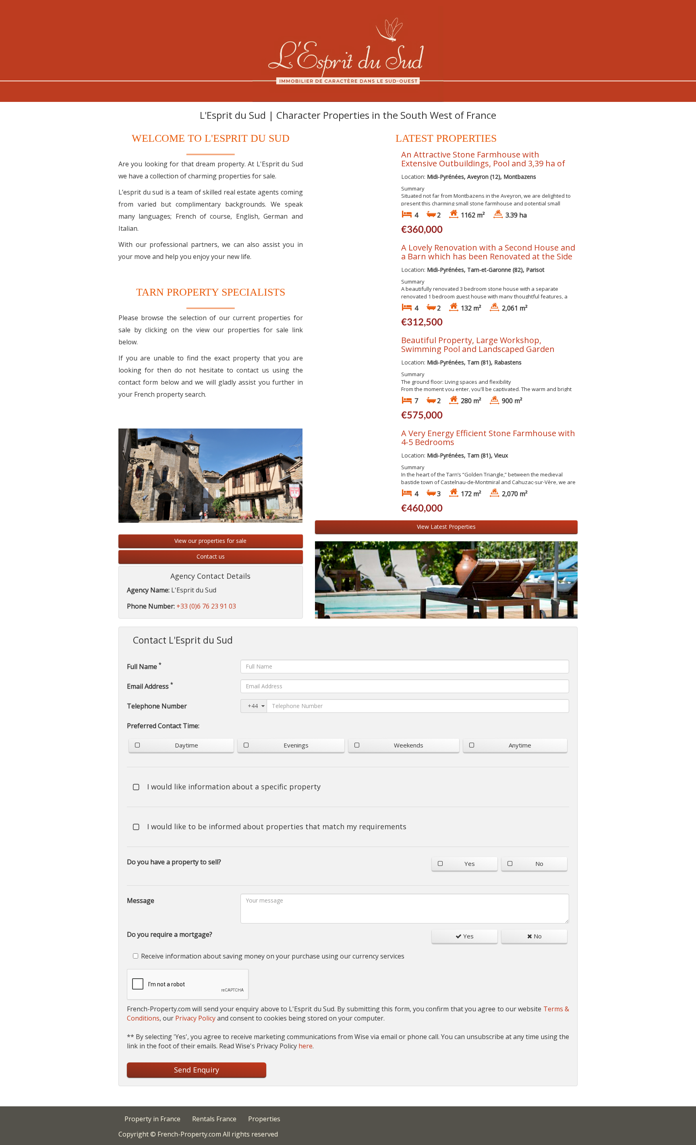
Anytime (520, 745)
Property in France (152, 1118)
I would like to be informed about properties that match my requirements (276, 826)
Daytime (186, 745)
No (539, 863)
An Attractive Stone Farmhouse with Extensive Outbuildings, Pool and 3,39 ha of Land (483, 163)
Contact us (211, 556)
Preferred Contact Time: (163, 725)
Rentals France (214, 1118)
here (305, 1045)
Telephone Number (157, 706)
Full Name (144, 666)
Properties (264, 1118)
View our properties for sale (210, 541)
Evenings (296, 745)
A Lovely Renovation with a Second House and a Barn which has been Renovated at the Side (488, 252)
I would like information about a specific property (234, 786)
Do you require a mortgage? (169, 934)
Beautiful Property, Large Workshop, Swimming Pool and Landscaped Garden (478, 344)
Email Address (150, 686)
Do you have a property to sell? (174, 861)
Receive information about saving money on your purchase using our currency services (272, 956)
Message (140, 900)
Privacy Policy (195, 1018)
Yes (469, 863)
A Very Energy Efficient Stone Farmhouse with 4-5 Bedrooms (488, 437)
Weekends (408, 745)
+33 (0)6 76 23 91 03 (206, 606)
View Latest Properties (446, 526)
